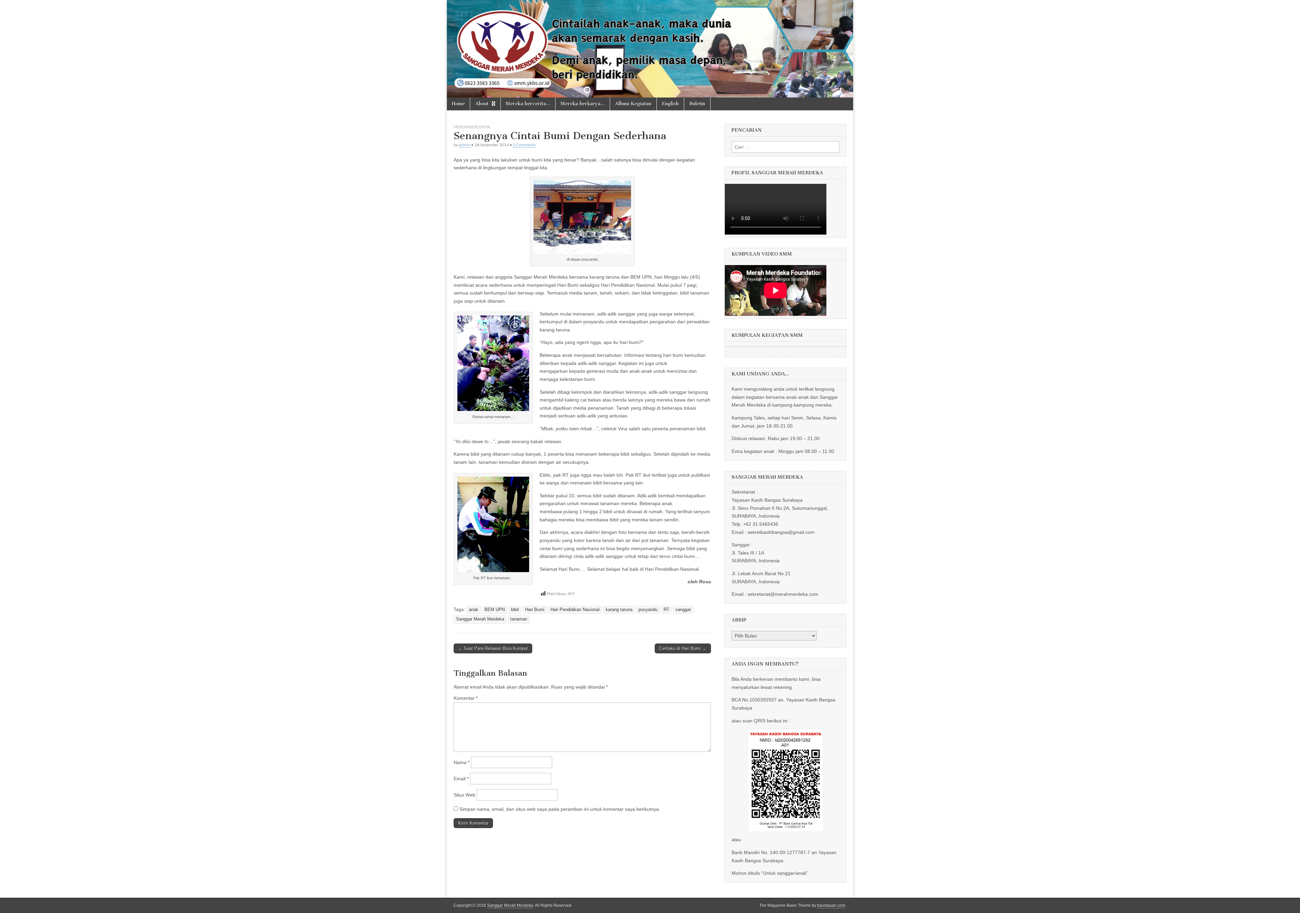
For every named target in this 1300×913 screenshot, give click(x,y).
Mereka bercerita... (473, 127)
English (670, 104)
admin (464, 144)
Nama (462, 762)
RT (666, 609)
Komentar (466, 698)
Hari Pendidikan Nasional (575, 609)
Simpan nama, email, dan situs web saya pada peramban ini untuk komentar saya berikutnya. (559, 809)
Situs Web (464, 795)
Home (458, 104)
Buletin (697, 104)
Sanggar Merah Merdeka (480, 619)
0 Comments (524, 144)
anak (473, 609)
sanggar (683, 609)
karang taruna (619, 609)
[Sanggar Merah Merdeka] (650, 48)
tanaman (518, 619)
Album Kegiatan (633, 104)
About (482, 104)
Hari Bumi (534, 609)
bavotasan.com (831, 905)
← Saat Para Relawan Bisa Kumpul (493, 648)
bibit (515, 609)
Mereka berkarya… (583, 104)
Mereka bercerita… (528, 104)
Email (461, 778)
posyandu (647, 609)
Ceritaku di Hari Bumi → (683, 648)
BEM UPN (494, 609)
